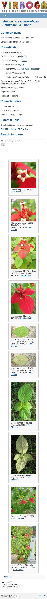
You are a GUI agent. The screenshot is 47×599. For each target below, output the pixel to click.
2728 (19, 52)
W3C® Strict (42, 595)
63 (23, 69)
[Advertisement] (25, 150)
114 (22, 65)
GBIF (20, 129)
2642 (24, 56)
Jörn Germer (25, 275)
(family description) (32, 69)
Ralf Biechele (17, 192)
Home (4, 16)
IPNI (27, 129)
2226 (24, 61)
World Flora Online (9, 129)
